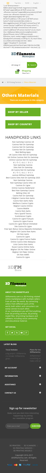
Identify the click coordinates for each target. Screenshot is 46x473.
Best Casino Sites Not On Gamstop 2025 (23, 177)
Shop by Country (20, 124)
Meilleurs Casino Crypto (23, 203)
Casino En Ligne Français (23, 218)
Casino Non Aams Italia (23, 201)
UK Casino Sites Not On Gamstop (23, 154)
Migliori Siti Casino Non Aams (23, 231)
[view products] (14, 268)
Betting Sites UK (23, 193)
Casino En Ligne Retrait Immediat (23, 224)
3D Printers (15, 445)
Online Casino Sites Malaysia (23, 242)
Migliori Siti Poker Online (23, 252)
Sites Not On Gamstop (23, 167)
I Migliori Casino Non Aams (23, 198)
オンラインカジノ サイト (23, 162)
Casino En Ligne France (23, 221)
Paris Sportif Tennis (23, 213)
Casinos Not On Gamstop (23, 144)
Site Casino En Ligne (23, 226)
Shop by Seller (18, 111)
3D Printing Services (22, 448)
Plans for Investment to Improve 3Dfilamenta (27, 350)
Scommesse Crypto (23, 216)
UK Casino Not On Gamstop (23, 170)
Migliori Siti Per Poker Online (23, 249)
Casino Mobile (23, 208)
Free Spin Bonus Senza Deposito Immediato (23, 229)
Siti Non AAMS (23, 254)
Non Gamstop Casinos (23, 165)
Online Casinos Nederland (23, 188)
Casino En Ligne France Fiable (23, 239)
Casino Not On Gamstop (23, 195)
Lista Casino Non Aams (23, 244)
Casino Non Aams (23, 211)
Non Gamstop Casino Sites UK (23, 183)
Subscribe (36, 426)
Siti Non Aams (23, 234)
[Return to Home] (2, 82)
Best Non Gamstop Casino (23, 190)
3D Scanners (30, 445)
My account (11, 367)
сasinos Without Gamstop (23, 175)
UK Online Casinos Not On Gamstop (23, 157)
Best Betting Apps (23, 152)
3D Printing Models (22, 450)
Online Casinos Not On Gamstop (23, 160)
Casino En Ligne (23, 236)
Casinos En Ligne (23, 185)
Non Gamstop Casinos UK (23, 142)
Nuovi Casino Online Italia (23, 247)
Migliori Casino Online (23, 206)
